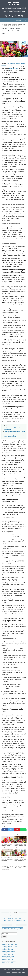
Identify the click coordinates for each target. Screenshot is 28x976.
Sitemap (18, 969)
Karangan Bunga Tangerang (8, 951)
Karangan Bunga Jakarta (7, 948)
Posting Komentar (14, 36)
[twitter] (15, 15)
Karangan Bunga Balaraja (7, 956)
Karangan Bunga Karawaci (7, 954)
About (9, 969)
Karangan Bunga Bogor (7, 959)
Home (5, 969)
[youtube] (9, 15)
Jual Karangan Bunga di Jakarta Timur (12, 918)
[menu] (3, 20)
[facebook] (6, 15)
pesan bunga (13, 928)
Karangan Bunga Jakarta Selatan (9, 944)
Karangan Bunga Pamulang (8, 957)
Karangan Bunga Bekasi (7, 962)
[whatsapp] (12, 15)
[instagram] (22, 15)
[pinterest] (18, 15)
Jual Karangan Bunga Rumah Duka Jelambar (14, 920)
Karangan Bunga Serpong (7, 953)
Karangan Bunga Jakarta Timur (9, 946)
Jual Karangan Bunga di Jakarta (10, 915)
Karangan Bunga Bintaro (7, 949)
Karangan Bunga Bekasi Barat (8, 961)
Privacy (22, 969)
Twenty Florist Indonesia (14, 3)
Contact (13, 969)
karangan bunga (13, 68)
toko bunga (20, 928)
